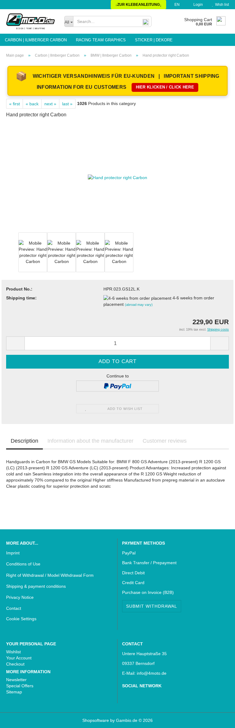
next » (50, 103)
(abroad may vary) (139, 304)
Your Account (19, 657)
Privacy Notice (20, 597)
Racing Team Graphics (101, 40)
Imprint (13, 552)
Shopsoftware (95, 720)
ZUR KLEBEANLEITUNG (138, 4)
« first (14, 103)
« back (32, 103)
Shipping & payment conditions (36, 586)
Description (24, 441)
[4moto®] (30, 21)
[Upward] (17, 718)
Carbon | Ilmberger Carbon (36, 40)
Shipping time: (21, 297)
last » (67, 103)
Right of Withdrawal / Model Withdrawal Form (50, 575)
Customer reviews (165, 441)
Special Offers (19, 685)
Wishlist (13, 651)
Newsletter (16, 679)
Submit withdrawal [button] (151, 606)
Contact (13, 608)
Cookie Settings (21, 618)
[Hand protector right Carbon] (117, 177)
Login (197, 4)
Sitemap (14, 691)
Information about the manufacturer (90, 441)
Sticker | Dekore (154, 40)
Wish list (221, 4)
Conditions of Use (23, 563)
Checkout (15, 664)
